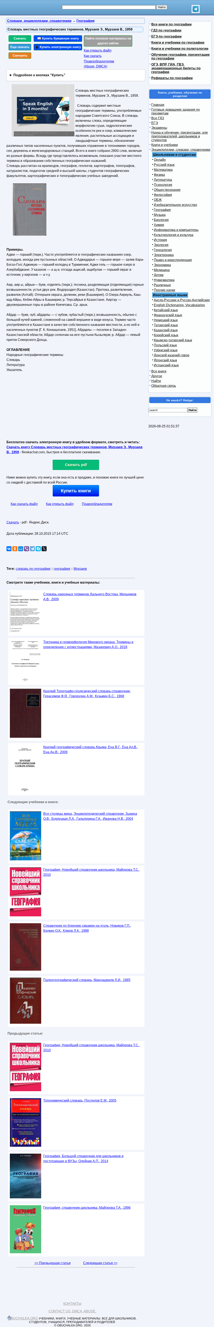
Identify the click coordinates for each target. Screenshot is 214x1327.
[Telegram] (32, 548)
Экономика (162, 265)
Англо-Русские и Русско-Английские (182, 300)
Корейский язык (166, 335)
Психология (163, 185)
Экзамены (159, 128)
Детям (158, 275)
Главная (157, 105)
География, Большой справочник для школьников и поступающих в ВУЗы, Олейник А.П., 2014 (83, 1158)
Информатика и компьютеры (176, 230)
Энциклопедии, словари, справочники (180, 149)
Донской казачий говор (171, 355)
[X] (44, 548)
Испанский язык (166, 365)
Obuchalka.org (23, 1318)
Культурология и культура (173, 235)
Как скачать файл (24, 504)
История (160, 240)
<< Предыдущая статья (52, 1263)
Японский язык (165, 360)
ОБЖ (158, 200)
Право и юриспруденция (173, 260)
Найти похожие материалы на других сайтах (108, 41)
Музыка (160, 215)
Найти (156, 381)
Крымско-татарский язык (173, 340)
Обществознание (167, 190)
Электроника (164, 255)
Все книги (158, 371)
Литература (163, 180)
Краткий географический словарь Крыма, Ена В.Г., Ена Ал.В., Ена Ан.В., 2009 (90, 749)
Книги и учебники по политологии (179, 48)
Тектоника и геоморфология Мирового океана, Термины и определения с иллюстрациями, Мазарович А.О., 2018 (88, 644)
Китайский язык (166, 310)
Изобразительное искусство (175, 205)
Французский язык (168, 315)
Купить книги (76, 490)
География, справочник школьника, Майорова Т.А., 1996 (87, 1207)
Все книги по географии (171, 24)
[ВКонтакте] (8, 548)
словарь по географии (33, 568)
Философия (163, 195)
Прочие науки (164, 290)
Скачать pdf (76, 465)
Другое (156, 376)
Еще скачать (19, 47)
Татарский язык (166, 325)
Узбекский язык (165, 350)
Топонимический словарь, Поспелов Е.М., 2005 (79, 1100)
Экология (161, 245)
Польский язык (165, 345)
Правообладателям (97, 504)
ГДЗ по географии (166, 30)
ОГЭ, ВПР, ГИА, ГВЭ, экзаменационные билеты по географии (176, 68)
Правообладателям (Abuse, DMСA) (99, 64)
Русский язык (164, 164)
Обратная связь (163, 385)
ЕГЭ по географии (166, 36)
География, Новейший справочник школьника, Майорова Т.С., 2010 (91, 872)
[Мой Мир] (20, 548)
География (162, 210)
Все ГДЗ (157, 118)
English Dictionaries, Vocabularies (179, 305)
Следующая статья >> (100, 1263)
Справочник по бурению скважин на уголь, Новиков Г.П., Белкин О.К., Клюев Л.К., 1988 (87, 928)
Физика (159, 175)
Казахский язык (166, 330)
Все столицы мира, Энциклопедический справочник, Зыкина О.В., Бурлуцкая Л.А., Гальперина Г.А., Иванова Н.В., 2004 (90, 816)
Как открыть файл (97, 50)
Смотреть (20, 55)
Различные (162, 285)
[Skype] (38, 548)
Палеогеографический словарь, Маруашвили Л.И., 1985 (86, 980)
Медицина (162, 270)
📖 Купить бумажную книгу (58, 38)
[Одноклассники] (14, 548)
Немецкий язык (166, 320)
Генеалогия (163, 250)
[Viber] (26, 548)
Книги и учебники (164, 145)
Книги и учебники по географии (177, 42)
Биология (161, 220)
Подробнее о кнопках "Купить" (39, 75)
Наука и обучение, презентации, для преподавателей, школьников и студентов (179, 136)
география (62, 568)
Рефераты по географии (172, 78)
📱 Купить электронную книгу (58, 47)
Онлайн (160, 159)
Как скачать (93, 56)
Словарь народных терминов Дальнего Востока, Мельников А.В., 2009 (89, 596)
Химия (159, 225)
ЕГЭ (154, 123)
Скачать (20, 38)
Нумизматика (164, 280)
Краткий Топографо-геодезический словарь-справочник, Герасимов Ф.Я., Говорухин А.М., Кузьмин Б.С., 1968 (87, 693)
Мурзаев (80, 568)
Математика (163, 169)
